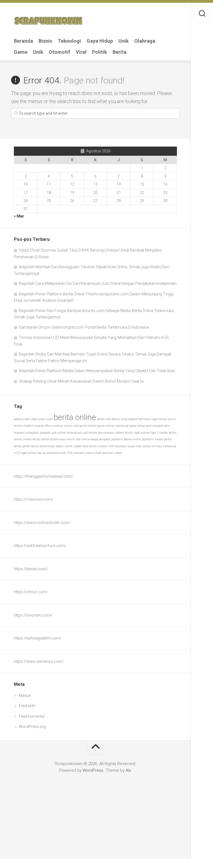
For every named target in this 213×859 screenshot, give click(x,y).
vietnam (79, 453)
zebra (118, 453)
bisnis (172, 419)
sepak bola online (85, 446)
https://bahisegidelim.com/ (37, 638)
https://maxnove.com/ (34, 499)
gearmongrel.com (158, 426)
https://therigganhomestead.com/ (43, 476)
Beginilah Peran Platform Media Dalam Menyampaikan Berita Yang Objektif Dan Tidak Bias (97, 371)
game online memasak (113, 426)
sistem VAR (106, 446)
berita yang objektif (125, 419)
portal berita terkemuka (38, 446)
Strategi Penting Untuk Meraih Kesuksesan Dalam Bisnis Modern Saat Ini (81, 381)
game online (87, 426)
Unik (123, 41)
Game (20, 52)
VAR (70, 453)
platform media (152, 439)
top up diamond (48, 453)
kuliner (145, 432)
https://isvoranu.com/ (33, 615)
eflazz (49, 426)
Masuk (25, 695)
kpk (137, 432)
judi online (58, 432)
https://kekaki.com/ (31, 569)
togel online (28, 453)
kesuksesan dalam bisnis (116, 432)
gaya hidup (137, 426)
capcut (39, 426)
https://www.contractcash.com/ (42, 522)
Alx (128, 770)
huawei (19, 432)
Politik (99, 52)
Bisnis (45, 41)
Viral (81, 52)
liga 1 (154, 432)
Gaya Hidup (100, 41)
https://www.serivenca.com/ (39, 661)
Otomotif (59, 52)
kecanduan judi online (82, 432)
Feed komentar (32, 716)
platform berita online (126, 439)
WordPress (93, 770)
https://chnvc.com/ (31, 592)
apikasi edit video (25, 419)
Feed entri (27, 706)
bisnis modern (24, 426)
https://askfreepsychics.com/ (40, 545)
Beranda (23, 41)
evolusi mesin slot (66, 426)
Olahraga (144, 41)
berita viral (104, 419)
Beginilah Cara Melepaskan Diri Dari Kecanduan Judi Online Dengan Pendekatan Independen (98, 283)
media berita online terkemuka (44, 439)
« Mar (19, 216)
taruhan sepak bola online (133, 446)
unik (63, 453)
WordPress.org (32, 726)
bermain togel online (153, 419)
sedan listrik (64, 446)
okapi (94, 439)
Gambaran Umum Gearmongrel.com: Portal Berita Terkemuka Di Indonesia (84, 327)
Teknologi (69, 41)
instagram (32, 432)
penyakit (104, 439)
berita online (75, 417)
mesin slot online (78, 439)
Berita (119, 52)
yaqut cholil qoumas (100, 453)
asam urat (45, 419)
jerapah (45, 432)
